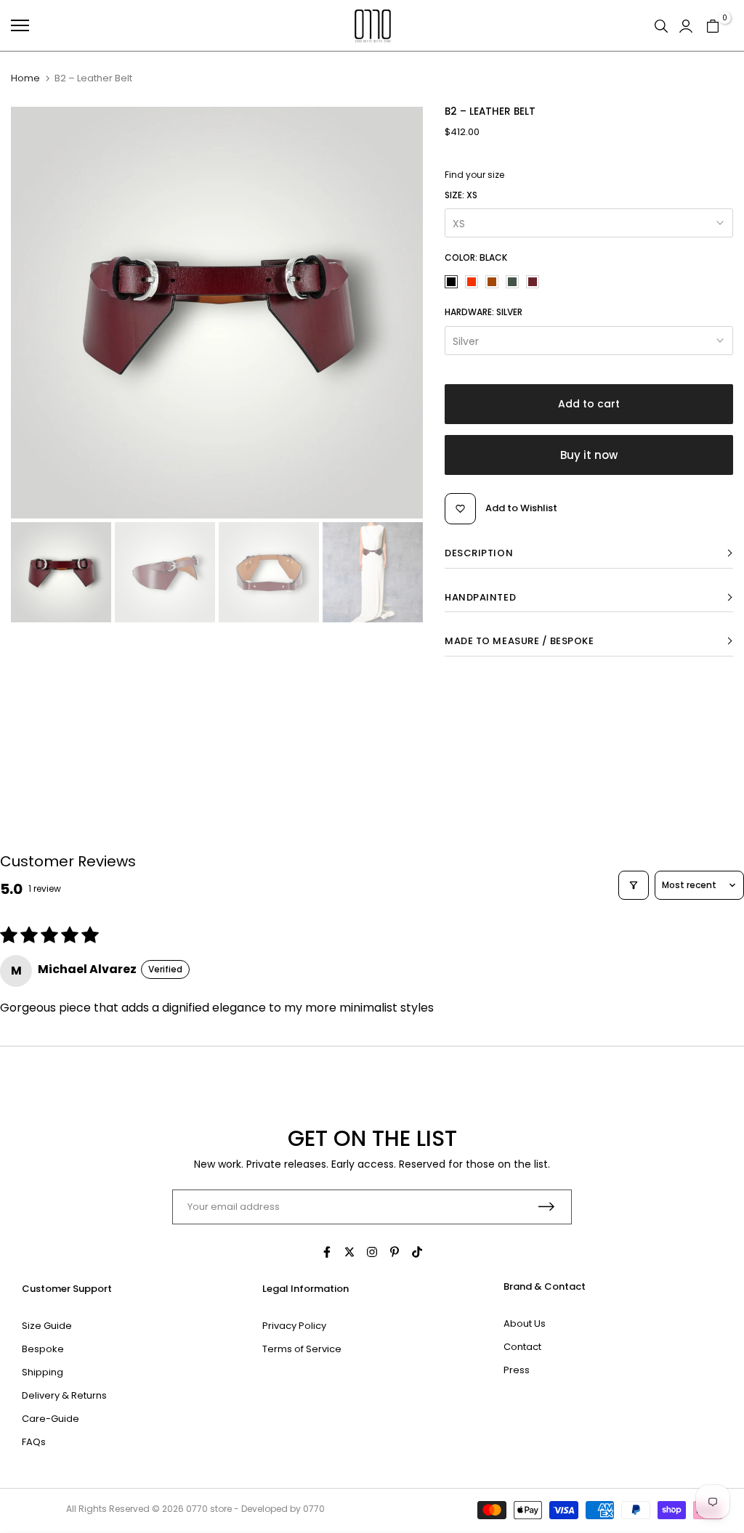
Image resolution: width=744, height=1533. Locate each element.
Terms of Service (301, 1349)
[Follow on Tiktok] (417, 1252)
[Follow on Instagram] (372, 1252)
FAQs (34, 1442)
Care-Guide (50, 1419)
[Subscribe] (546, 1206)
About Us (525, 1323)
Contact (522, 1347)
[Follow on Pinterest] (394, 1252)
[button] (589, 554)
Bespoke (43, 1349)
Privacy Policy (294, 1326)
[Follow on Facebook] (327, 1252)
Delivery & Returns (64, 1395)
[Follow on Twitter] (349, 1252)
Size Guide (47, 1326)
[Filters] (633, 885)
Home (25, 78)
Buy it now (589, 455)
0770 (197, 1508)
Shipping (42, 1372)
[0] (712, 25)
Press (517, 1370)
